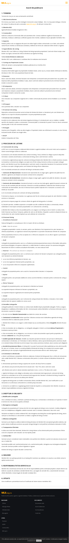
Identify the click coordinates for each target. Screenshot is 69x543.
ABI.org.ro (4, 531)
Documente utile (39, 503)
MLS (6, 3)
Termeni (4, 521)
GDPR (3, 524)
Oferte (4, 503)
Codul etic (38, 513)
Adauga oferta (6, 506)
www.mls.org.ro (31, 24)
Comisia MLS (5, 527)
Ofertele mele (6, 510)
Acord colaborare (40, 506)
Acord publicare (39, 510)
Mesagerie (5, 513)
